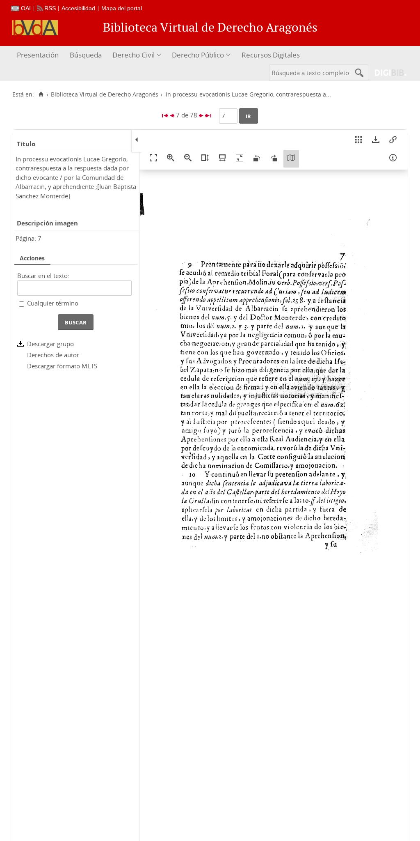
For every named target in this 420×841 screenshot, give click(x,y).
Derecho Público (198, 55)
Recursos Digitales (271, 55)
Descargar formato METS (62, 366)
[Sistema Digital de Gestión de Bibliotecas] (387, 72)
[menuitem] (39, 55)
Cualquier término (52, 303)
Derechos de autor (53, 355)
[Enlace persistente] (393, 141)
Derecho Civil (133, 55)
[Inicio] (40, 94)
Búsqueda (86, 55)
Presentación (38, 55)
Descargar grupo (50, 344)
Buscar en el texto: (43, 275)
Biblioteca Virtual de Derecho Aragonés (104, 94)
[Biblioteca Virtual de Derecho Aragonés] (35, 27)
